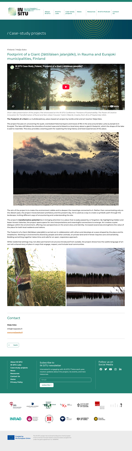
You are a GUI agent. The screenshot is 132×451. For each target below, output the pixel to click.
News (79, 12)
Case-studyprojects (69, 12)
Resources (91, 12)
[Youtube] (110, 369)
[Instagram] (115, 369)
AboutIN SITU (47, 12)
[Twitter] (105, 369)
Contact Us (15, 376)
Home (13, 379)
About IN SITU (16, 362)
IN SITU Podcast (104, 12)
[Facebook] (101, 369)
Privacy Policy (16, 382)
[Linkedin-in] (120, 369)
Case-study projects (19, 368)
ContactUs (116, 12)
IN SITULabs (58, 12)
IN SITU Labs (15, 365)
